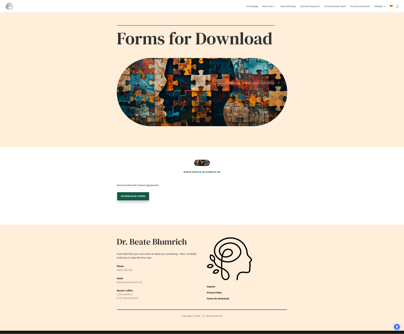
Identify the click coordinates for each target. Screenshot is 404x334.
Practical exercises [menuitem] (360, 6)
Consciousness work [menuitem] (335, 6)
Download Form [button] (133, 196)
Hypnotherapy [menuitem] (288, 6)
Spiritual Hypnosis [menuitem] (310, 6)
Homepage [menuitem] (252, 6)
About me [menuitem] (267, 6)
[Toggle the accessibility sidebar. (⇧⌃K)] (397, 327)
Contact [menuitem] (378, 6)
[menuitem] (391, 9)
